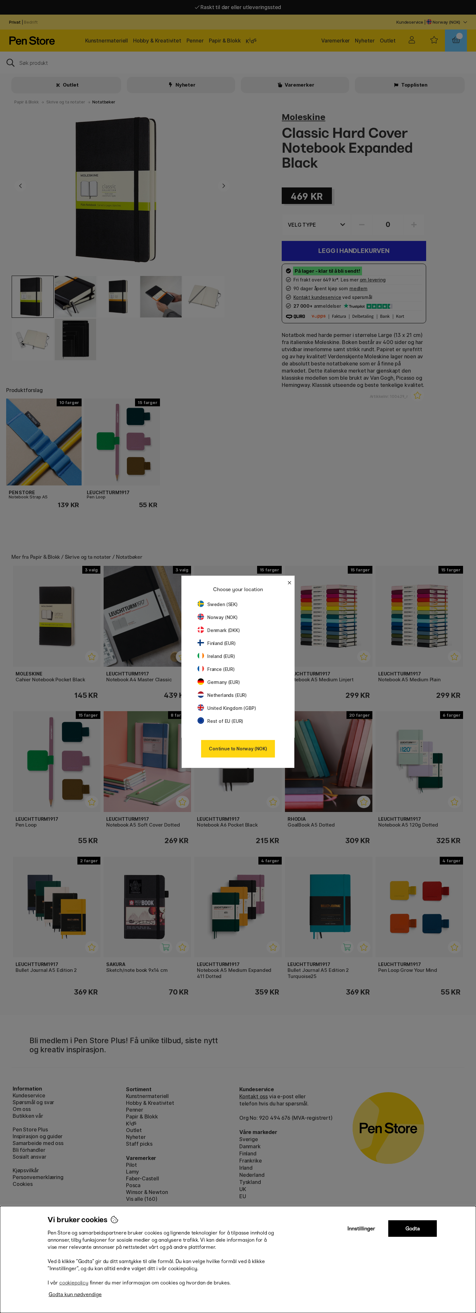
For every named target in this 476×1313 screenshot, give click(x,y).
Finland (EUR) (221, 643)
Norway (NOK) (222, 617)
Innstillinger (361, 1228)
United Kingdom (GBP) (231, 708)
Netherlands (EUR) (227, 695)
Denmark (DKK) (223, 630)
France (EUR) (221, 669)
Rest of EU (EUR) (225, 721)
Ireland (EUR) (221, 656)
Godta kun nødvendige (75, 1294)
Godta (412, 1228)
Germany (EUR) (223, 682)
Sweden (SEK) (222, 604)
